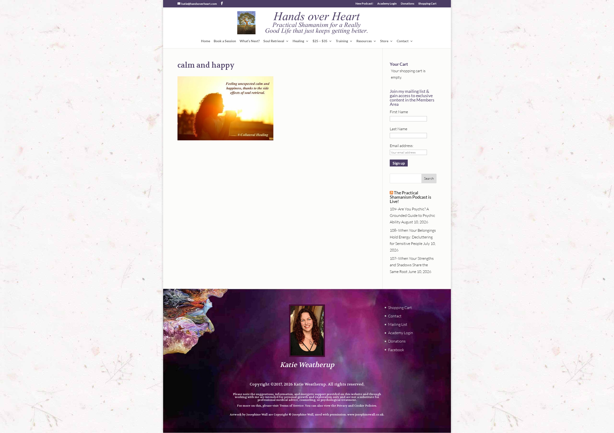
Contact (402, 41)
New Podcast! (364, 3)
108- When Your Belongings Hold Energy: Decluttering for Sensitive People (413, 237)
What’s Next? (250, 41)
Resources (364, 41)
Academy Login (387, 3)
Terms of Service (291, 406)
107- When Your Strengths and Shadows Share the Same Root (412, 265)
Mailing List (397, 324)
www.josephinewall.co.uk (365, 414)
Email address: (401, 145)
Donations (407, 3)
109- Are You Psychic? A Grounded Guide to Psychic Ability (412, 215)
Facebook (396, 349)
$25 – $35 (320, 41)
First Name (399, 111)
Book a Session (225, 41)
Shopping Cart (427, 3)
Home (205, 41)
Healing (298, 41)
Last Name (398, 128)
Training (342, 41)
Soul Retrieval (273, 41)
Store (384, 41)
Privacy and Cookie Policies (356, 406)
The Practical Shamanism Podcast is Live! (410, 197)
